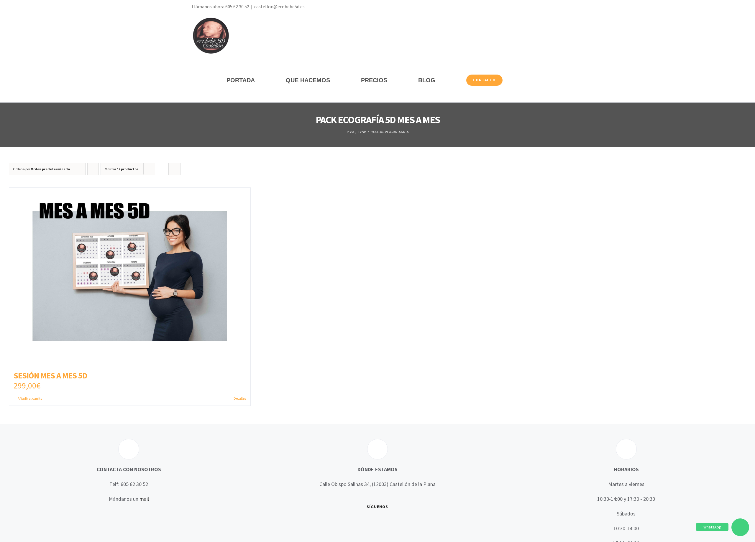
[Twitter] (364, 522)
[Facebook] (356, 522)
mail (144, 498)
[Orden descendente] (93, 169)
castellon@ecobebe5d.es (279, 6)
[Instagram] (382, 522)
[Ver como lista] (174, 169)
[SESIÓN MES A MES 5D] (129, 276)
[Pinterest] (390, 522)
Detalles (240, 398)
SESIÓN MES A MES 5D (50, 375)
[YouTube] (373, 522)
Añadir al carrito (30, 398)
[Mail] (399, 522)
